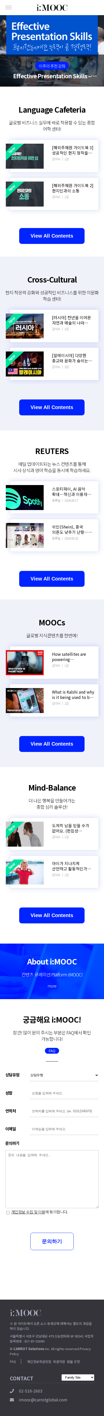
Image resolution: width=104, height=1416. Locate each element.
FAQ (52, 1051)
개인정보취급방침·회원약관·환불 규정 (53, 1361)
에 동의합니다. (39, 1212)
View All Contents (52, 236)
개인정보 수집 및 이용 (28, 1212)
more (51, 986)
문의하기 (52, 1241)
